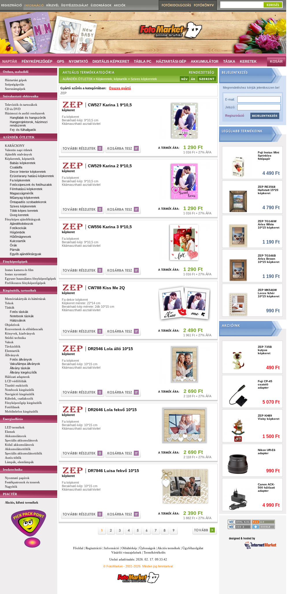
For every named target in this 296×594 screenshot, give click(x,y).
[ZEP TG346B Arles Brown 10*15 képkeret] (238, 270)
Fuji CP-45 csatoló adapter (265, 384)
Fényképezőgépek (15, 261)
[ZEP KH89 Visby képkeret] (238, 430)
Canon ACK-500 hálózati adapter (266, 487)
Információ (111, 548)
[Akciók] (120, 5)
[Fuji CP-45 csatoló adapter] (238, 396)
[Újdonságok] (101, 5)
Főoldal (78, 548)
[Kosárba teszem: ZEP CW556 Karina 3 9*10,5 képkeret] (124, 271)
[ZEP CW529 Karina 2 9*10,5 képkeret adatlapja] (83, 210)
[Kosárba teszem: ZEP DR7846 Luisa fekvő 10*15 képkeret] (124, 515)
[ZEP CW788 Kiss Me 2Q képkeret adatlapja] (83, 332)
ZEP (63, 93)
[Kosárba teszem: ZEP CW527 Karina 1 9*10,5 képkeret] (124, 149)
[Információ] (34, 5)
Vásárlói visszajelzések (126, 552)
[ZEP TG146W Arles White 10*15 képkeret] (238, 236)
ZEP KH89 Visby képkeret (268, 417)
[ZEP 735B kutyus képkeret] (238, 361)
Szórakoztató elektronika (20, 96)
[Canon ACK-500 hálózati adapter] (238, 499)
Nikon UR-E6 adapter (266, 451)
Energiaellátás (13, 419)
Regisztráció (234, 115)
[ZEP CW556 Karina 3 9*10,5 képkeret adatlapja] (83, 271)
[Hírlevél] (52, 5)
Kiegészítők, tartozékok (19, 290)
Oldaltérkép (129, 548)
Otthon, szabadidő (16, 71)
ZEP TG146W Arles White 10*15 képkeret (268, 224)
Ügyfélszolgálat (192, 548)
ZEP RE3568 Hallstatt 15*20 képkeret (268, 190)
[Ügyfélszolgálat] (75, 5)
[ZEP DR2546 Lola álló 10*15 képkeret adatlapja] (83, 393)
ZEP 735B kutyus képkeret (265, 350)
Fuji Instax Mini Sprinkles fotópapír (268, 155)
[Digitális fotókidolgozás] (176, 5)
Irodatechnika (13, 469)
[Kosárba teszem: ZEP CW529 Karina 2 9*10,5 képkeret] (124, 210)
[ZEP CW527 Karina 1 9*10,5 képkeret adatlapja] (83, 149)
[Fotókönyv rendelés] (205, 5)
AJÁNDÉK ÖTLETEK (19, 137)
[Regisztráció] (11, 5)
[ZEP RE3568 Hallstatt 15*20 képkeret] (238, 201)
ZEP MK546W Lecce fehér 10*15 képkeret (268, 293)
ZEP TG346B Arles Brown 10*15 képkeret (268, 258)
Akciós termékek (169, 548)
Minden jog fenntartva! (157, 566)
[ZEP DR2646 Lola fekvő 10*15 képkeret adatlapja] (83, 454)
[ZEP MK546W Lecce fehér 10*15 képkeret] (238, 304)
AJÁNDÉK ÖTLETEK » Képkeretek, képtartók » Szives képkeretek (110, 79)
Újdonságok (147, 548)
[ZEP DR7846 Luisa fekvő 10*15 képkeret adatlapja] (83, 515)
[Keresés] (273, 5)
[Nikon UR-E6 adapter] (238, 464)
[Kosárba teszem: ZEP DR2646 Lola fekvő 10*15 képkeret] (124, 454)
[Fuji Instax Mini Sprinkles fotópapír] (238, 167)
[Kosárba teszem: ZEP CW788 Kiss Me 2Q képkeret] (124, 332)
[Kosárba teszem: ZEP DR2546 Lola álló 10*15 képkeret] (124, 393)
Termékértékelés (154, 552)
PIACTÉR (10, 494)
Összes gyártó (120, 88)
